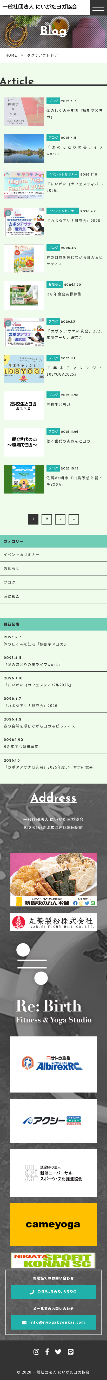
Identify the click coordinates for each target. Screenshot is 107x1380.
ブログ (10, 582)
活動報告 (12, 596)
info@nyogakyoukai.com (57, 1322)
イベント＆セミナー (22, 554)
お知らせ (12, 568)
